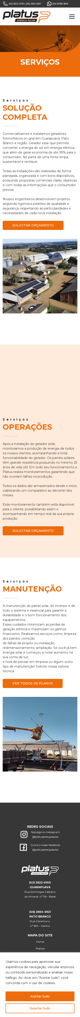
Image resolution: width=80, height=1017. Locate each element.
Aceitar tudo (40, 996)
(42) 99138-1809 (60, 3)
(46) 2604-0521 (33, 3)
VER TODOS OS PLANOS (32, 717)
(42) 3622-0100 (16, 3)
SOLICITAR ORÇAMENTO (33, 225)
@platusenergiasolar (45, 870)
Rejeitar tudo (40, 1008)
